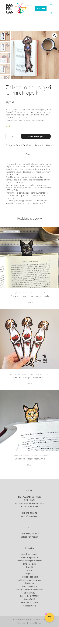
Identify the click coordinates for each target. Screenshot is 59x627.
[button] (54, 35)
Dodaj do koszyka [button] (29, 338)
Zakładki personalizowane (29, 580)
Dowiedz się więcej (30, 257)
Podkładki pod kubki (29, 577)
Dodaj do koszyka (35, 136)
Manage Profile (29, 606)
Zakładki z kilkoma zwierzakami (29, 590)
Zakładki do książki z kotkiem (29, 561)
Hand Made (29, 497)
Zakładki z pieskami (44, 145)
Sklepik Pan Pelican (25, 145)
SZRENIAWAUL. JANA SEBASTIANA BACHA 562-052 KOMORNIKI (29, 503)
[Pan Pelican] (19, 8)
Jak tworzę (29, 583)
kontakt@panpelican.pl (29, 516)
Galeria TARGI (29, 593)
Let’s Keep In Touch (29, 602)
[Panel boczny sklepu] (51, 4)
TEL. (29, 513)
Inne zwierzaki (29, 564)
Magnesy (29, 573)
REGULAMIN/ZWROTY (29, 534)
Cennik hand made (29, 554)
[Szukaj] (51, 13)
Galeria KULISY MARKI (29, 596)
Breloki (30, 570)
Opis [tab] (28, 154)
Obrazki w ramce (29, 586)
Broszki (29, 567)
